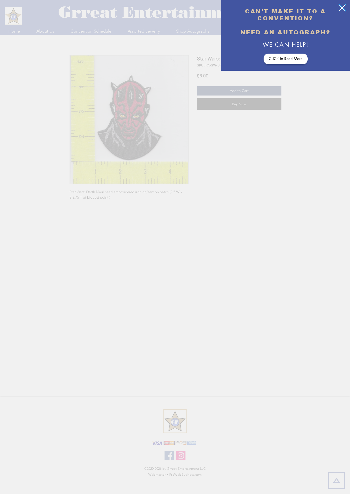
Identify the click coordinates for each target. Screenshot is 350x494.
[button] (342, 7)
